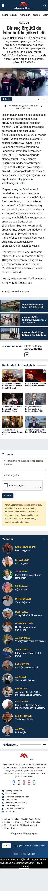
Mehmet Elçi (21, 688)
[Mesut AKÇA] (7, 613)
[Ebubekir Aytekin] (7, 626)
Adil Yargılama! (22, 563)
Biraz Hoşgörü (22, 550)
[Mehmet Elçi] (7, 691)
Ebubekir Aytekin (24, 623)
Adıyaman (25, 14)
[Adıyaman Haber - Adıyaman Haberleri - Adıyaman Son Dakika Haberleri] (24, 5)
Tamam (24, 866)
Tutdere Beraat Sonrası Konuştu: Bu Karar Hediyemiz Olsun (12, 409)
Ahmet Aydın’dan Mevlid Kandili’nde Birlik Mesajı (35, 431)
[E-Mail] (26, 354)
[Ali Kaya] (7, 730)
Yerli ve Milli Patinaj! (25, 680)
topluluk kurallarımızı (28, 505)
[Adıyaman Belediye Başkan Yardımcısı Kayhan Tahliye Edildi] (35, 398)
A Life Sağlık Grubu (31, 819)
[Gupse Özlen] (7, 587)
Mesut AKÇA (21, 612)
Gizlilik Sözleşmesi (28, 825)
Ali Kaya (19, 729)
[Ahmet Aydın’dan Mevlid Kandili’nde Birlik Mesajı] (35, 421)
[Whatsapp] (34, 782)
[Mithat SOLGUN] (7, 600)
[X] (19, 782)
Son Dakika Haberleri (14, 809)
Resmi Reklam (9, 14)
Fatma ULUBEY (22, 560)
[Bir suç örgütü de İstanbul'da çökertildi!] (24, 82)
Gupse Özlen (21, 586)
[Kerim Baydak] (7, 665)
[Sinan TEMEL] (7, 574)
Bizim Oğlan (21, 732)
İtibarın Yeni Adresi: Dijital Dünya (28, 654)
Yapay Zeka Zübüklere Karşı (29, 615)
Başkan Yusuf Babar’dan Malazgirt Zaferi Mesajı (35, 384)
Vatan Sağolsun (23, 602)
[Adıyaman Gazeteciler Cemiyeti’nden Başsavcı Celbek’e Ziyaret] (12, 375)
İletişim (7, 822)
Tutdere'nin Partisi (24, 719)
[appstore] (16, 834)
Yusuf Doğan (22, 649)
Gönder (8, 495)
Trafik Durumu (11, 800)
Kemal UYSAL (21, 701)
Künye (18, 822)
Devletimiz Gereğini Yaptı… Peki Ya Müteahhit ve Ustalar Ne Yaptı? (29, 706)
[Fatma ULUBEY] (7, 561)
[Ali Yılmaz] (7, 678)
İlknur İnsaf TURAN (25, 547)
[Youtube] (29, 782)
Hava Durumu (11, 793)
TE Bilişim (30, 854)
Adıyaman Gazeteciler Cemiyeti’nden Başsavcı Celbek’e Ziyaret (12, 385)
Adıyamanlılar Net (14, 106)
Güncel (36, 14)
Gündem (24, 22)
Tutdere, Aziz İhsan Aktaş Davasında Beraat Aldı (12, 432)
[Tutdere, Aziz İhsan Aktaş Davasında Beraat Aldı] (12, 421)
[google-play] (30, 834)
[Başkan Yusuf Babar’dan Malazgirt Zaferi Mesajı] (35, 375)
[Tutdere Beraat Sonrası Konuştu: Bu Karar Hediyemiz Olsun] (12, 398)
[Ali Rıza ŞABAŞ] (7, 639)
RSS (8, 845)
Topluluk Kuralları (33, 822)
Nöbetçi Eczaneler (13, 791)
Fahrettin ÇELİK (23, 716)
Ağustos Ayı (21, 589)
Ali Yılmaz (20, 677)
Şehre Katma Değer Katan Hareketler (28, 576)
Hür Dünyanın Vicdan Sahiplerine (25, 628)
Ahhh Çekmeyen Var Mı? (27, 667)
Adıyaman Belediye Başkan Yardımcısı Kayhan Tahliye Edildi (34, 409)
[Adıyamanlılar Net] (12, 346)
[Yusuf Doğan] (7, 652)
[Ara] (44, 5)
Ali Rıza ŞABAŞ (22, 638)
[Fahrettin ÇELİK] (7, 717)
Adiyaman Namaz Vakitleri (17, 797)
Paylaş (8, 99)
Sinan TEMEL (21, 571)
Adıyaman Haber (11, 819)
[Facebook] (14, 782)
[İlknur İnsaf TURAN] (7, 548)
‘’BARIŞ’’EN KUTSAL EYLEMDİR (30, 641)
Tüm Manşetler (12, 805)
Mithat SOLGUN (23, 599)
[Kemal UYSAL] (7, 704)
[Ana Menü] (3, 5)
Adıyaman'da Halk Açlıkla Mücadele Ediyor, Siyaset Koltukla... (27, 693)
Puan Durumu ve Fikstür (16, 802)
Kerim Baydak (22, 664)
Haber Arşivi (10, 811)
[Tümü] (44, 539)
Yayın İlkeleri (10, 825)
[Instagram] (24, 782)
